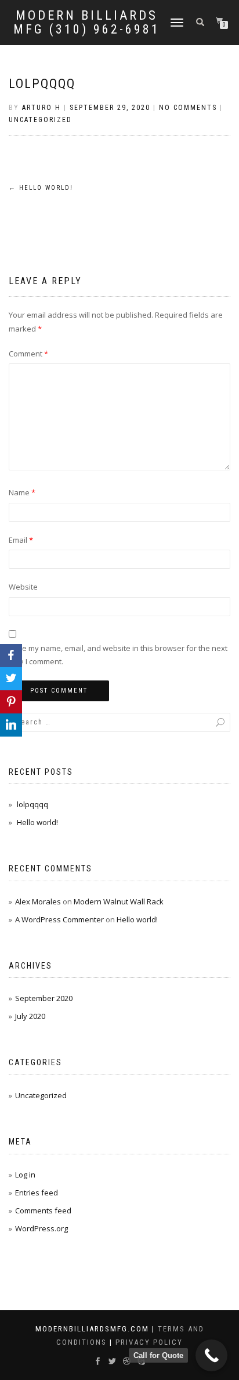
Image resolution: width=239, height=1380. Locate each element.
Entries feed (36, 1192)
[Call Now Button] (211, 1355)
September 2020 (44, 998)
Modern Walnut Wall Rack (119, 901)
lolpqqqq (42, 83)
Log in (25, 1174)
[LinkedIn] (11, 725)
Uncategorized (40, 120)
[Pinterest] (11, 701)
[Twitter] (11, 678)
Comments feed (43, 1210)
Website (23, 587)
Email (21, 540)
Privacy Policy (149, 1342)
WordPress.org (41, 1228)
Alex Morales (38, 901)
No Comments (188, 108)
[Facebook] (11, 655)
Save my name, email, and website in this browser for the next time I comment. (118, 655)
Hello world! (41, 188)
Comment (28, 353)
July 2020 (30, 1016)
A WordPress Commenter (59, 919)
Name (22, 492)
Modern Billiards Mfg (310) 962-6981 (86, 22)
